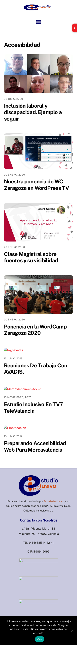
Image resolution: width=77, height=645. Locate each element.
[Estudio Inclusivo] (37, 7)
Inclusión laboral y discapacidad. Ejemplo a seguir (33, 112)
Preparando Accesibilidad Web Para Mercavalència (35, 446)
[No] (72, 631)
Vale (39, 639)
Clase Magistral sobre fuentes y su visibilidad (31, 257)
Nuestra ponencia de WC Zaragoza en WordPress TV (36, 184)
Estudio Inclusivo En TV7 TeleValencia (33, 407)
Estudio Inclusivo (54, 501)
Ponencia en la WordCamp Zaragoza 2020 (35, 329)
